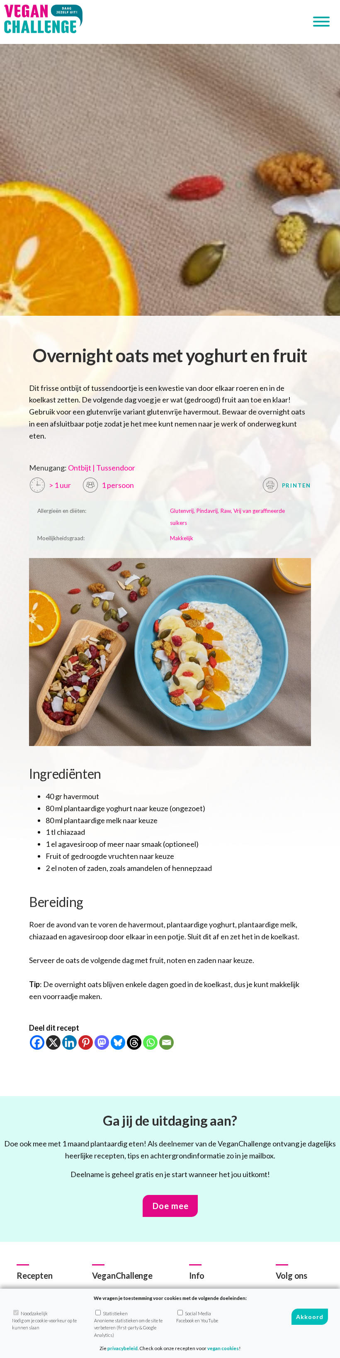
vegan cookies (223, 1348)
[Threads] (134, 1042)
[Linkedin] (69, 1042)
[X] (53, 1042)
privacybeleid (122, 1348)
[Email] (166, 1042)
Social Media (197, 1317)
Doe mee (171, 1206)
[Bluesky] (118, 1042)
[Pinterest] (85, 1042)
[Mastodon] (102, 1042)
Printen (295, 485)
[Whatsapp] (150, 1042)
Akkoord (309, 1316)
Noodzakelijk (44, 1321)
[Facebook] (37, 1042)
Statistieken (128, 1324)
